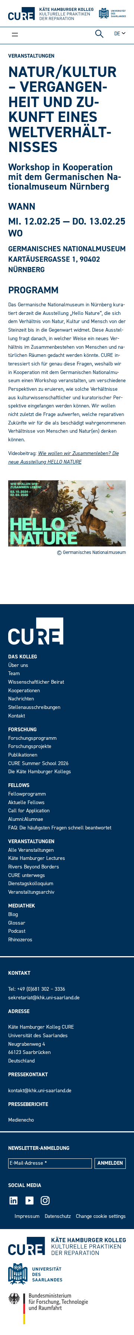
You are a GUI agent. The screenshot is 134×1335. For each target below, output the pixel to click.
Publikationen (22, 754)
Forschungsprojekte (29, 746)
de (117, 33)
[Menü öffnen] (15, 35)
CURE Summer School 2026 (38, 763)
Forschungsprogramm (32, 738)
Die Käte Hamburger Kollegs (39, 771)
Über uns (18, 665)
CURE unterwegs (26, 875)
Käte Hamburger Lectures (36, 858)
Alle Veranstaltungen (31, 850)
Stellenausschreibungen (34, 707)
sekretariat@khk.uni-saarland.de (44, 997)
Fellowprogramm (27, 793)
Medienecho (21, 1119)
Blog (13, 914)
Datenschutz (58, 1216)
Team (14, 673)
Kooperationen (24, 690)
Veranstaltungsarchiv (31, 892)
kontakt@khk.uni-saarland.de (39, 1090)
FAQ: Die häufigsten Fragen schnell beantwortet (59, 827)
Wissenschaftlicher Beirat (36, 682)
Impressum (27, 1216)
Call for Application (29, 810)
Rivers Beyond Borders (33, 866)
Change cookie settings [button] (101, 1216)
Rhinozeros (20, 939)
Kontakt (16, 715)
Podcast (16, 931)
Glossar (16, 922)
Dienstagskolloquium (30, 883)
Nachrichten (21, 698)
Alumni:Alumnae (25, 819)
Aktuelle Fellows (26, 802)
